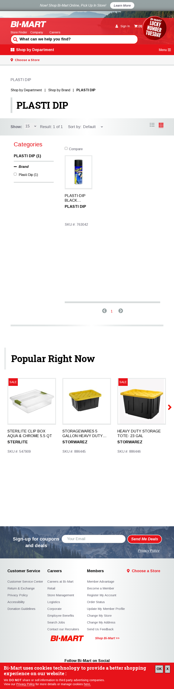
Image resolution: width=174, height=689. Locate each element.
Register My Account (101, 595)
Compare (76, 149)
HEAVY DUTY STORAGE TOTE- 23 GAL (139, 433)
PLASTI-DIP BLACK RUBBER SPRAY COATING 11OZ (75, 198)
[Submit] (15, 39)
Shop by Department (35, 50)
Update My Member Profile (106, 609)
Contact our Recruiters (63, 629)
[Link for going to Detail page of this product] (78, 172)
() (140, 26)
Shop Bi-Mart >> (107, 638)
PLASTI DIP (42, 105)
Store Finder (19, 32)
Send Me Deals (144, 539)
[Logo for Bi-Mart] (28, 24)
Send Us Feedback (100, 629)
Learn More (122, 5)
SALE (123, 382)
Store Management (60, 595)
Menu (163, 50)
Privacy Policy (25, 684)
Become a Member (100, 588)
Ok (159, 669)
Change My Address (101, 622)
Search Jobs (56, 622)
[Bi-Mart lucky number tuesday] (154, 29)
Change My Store (99, 615)
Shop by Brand (59, 90)
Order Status (96, 602)
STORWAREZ (74, 442)
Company (36, 32)
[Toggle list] (161, 125)
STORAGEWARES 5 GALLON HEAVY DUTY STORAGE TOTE (82, 433)
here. (87, 684)
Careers (54, 32)
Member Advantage (100, 581)
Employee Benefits (60, 615)
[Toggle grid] (152, 125)
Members (95, 571)
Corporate (54, 609)
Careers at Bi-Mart (60, 581)
